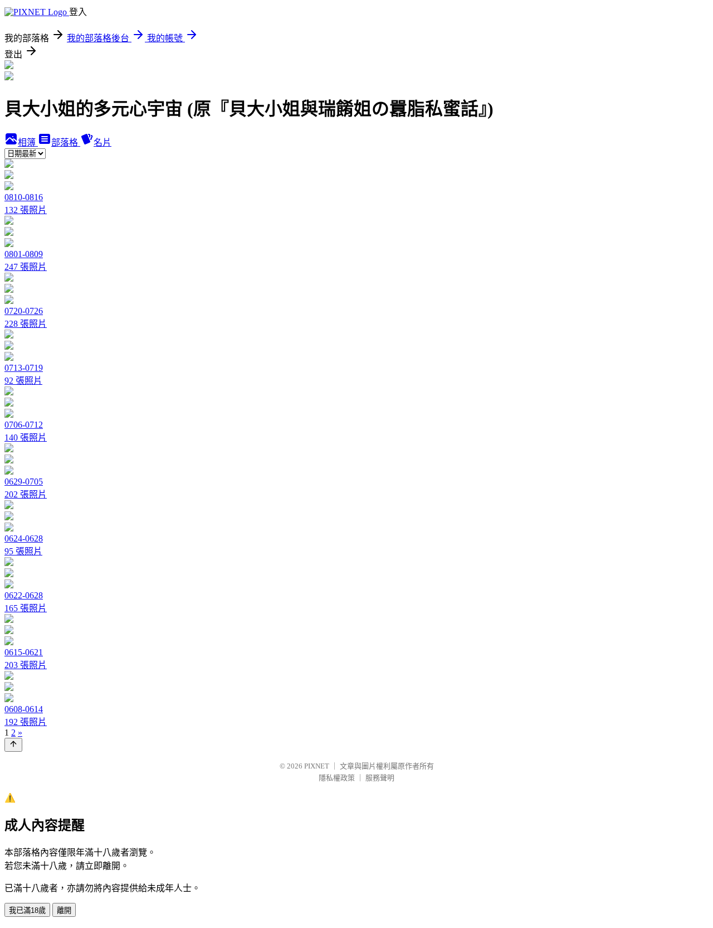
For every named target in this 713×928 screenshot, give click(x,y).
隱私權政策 (337, 778)
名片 (102, 142)
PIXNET (316, 766)
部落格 (65, 142)
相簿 (28, 142)
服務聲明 (379, 778)
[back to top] (13, 745)
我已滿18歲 (27, 910)
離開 (64, 910)
